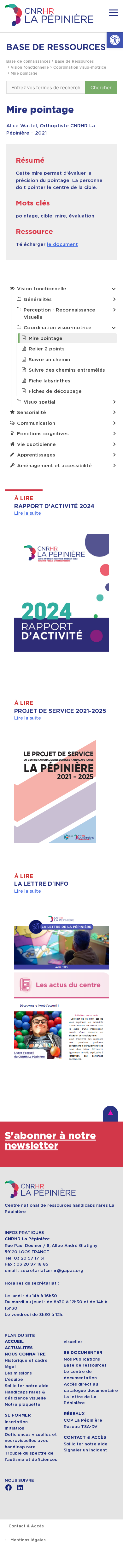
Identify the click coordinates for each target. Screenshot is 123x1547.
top (110, 1114)
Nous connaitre (25, 1354)
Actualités (19, 1348)
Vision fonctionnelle (30, 67)
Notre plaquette (22, 1404)
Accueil (14, 1341)
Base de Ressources (74, 61)
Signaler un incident (85, 1450)
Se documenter (83, 1352)
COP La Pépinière (83, 1420)
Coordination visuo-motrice (79, 67)
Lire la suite (27, 513)
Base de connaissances (28, 61)
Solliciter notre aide (27, 1385)
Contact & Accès (85, 1437)
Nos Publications (82, 1359)
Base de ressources (85, 1365)
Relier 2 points (47, 348)
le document (62, 244)
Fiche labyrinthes (49, 380)
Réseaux (74, 1414)
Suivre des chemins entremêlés (67, 370)
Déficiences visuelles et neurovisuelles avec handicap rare (31, 1441)
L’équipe (14, 1379)
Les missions (18, 1373)
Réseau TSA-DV (80, 1426)
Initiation (14, 1428)
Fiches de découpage (55, 391)
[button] (115, 40)
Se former (18, 1415)
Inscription (16, 1421)
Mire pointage (24, 73)
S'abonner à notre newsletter (50, 1141)
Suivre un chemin (49, 359)
